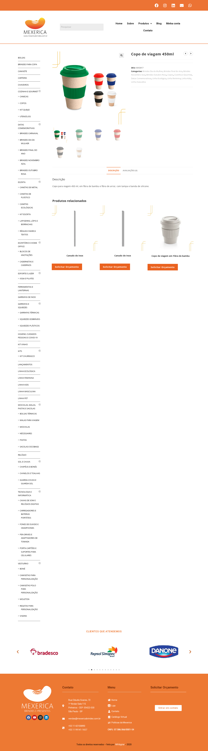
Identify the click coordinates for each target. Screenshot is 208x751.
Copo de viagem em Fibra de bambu (171, 255)
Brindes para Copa (27, 64)
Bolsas (21, 57)
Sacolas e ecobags (29, 446)
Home (119, 23)
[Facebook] (156, 5)
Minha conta (173, 23)
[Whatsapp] (190, 5)
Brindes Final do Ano (173, 71)
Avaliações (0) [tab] (130, 170)
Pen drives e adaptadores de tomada (28, 538)
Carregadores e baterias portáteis (28, 514)
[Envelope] (181, 5)
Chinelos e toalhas (30, 473)
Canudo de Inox (75, 255)
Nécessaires (26, 433)
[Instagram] (165, 5)
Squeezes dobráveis (30, 319)
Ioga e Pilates (27, 278)
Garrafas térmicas (29, 312)
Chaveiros (23, 84)
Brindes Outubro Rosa (156, 74)
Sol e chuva (24, 461)
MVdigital (119, 744)
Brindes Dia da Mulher (153, 71)
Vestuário (23, 563)
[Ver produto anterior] (185, 53)
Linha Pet (23, 398)
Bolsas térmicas (28, 413)
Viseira (23, 615)
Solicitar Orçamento (67, 266)
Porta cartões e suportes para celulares (28, 552)
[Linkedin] (173, 5)
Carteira (22, 78)
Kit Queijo (25, 109)
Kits (20, 351)
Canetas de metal (29, 187)
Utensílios (25, 116)
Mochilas (25, 426)
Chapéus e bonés (28, 466)
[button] (145, 23)
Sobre (130, 23)
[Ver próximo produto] (191, 53)
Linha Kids (186, 78)
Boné (22, 568)
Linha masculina (138, 82)
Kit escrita (25, 214)
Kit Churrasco (27, 356)
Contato (148, 30)
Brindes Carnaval (29, 133)
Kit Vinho (23, 344)
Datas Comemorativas (141, 78)
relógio (22, 454)
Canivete (22, 71)
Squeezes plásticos (30, 325)
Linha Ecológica (159, 78)
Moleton (24, 599)
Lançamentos (25, 364)
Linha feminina (174, 78)
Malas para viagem (29, 420)
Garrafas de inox (27, 297)
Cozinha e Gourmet (183, 74)
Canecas (24, 96)
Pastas (23, 440)
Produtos (143, 23)
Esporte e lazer (26, 273)
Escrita (21, 182)
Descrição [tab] (113, 170)
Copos (170, 74)
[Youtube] (34, 717)
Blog (159, 23)
